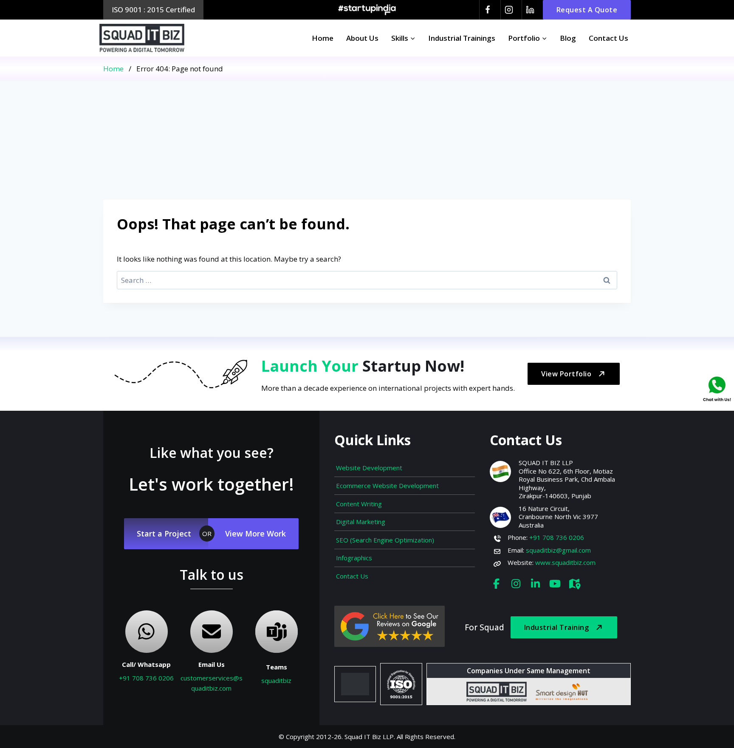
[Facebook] (487, 10)
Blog (568, 38)
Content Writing (359, 504)
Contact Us (608, 38)
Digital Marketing (360, 521)
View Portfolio (566, 373)
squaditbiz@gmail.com (558, 550)
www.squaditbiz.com (565, 562)
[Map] (574, 583)
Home (322, 38)
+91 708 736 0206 (146, 678)
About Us (362, 38)
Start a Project (164, 533)
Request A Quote (587, 9)
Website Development (369, 467)
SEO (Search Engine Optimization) (385, 540)
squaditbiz (276, 680)
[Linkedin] (530, 10)
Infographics (354, 557)
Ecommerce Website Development (387, 485)
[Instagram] (508, 10)
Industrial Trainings (461, 38)
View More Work (255, 533)
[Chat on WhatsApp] (717, 388)
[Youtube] (554, 583)
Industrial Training (556, 627)
